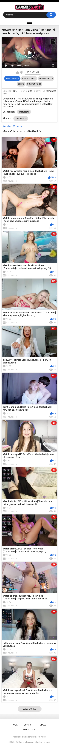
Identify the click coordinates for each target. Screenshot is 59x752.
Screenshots (46, 78)
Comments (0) (34, 84)
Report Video (29, 78)
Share (21, 84)
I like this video (17, 72)
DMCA (43, 725)
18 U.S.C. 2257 (29, 729)
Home (14, 725)
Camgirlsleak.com (26, 742)
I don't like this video (21, 72)
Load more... (29, 709)
